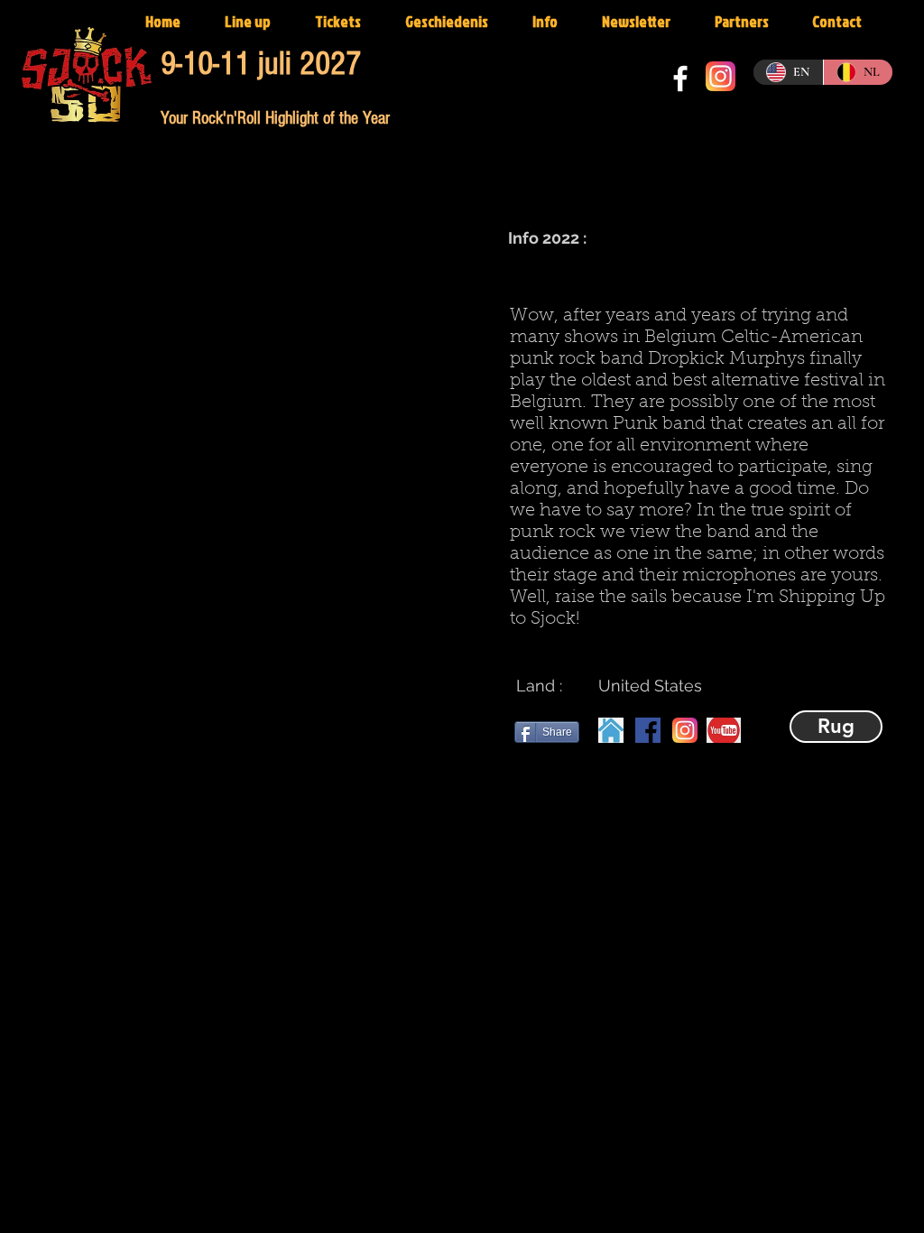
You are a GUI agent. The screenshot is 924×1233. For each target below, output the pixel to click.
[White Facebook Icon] (680, 78)
